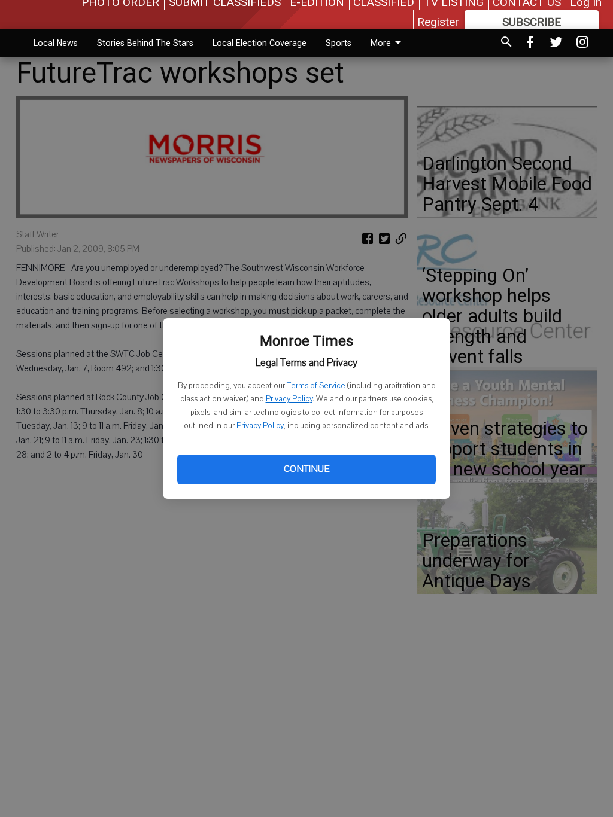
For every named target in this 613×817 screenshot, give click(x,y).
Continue (306, 469)
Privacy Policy (289, 399)
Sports (338, 43)
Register (438, 22)
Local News (56, 43)
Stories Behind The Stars (145, 43)
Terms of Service (316, 385)
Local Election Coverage (259, 43)
